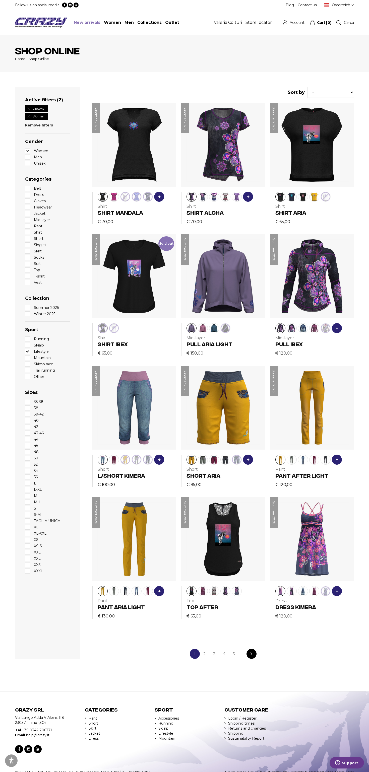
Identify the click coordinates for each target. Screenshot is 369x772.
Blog (290, 5)
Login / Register (242, 718)
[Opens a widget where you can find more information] (346, 763)
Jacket (94, 733)
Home (20, 59)
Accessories (168, 718)
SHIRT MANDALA (120, 212)
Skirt (92, 728)
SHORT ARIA (203, 475)
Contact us (307, 5)
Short (93, 723)
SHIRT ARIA (290, 212)
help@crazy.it (37, 735)
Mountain (166, 738)
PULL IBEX (289, 344)
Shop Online (39, 59)
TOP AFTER (202, 607)
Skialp (163, 728)
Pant (93, 718)
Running (165, 723)
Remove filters (39, 125)
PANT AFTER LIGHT (301, 475)
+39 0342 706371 (37, 730)
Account (297, 22)
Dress (94, 738)
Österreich (341, 5)
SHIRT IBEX (113, 344)
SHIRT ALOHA (205, 212)
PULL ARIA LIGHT (209, 344)
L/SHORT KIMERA (121, 475)
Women (38, 116)
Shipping (235, 733)
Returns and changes (247, 728)
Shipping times (241, 723)
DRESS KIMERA (295, 607)
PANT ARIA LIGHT (121, 607)
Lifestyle (38, 108)
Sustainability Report (246, 738)
